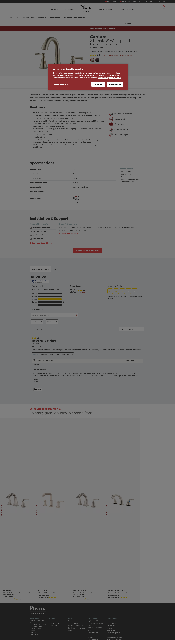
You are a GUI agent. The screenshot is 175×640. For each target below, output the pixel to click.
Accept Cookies (115, 84)
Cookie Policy (103, 78)
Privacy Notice (115, 78)
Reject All (98, 84)
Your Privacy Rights (60, 84)
